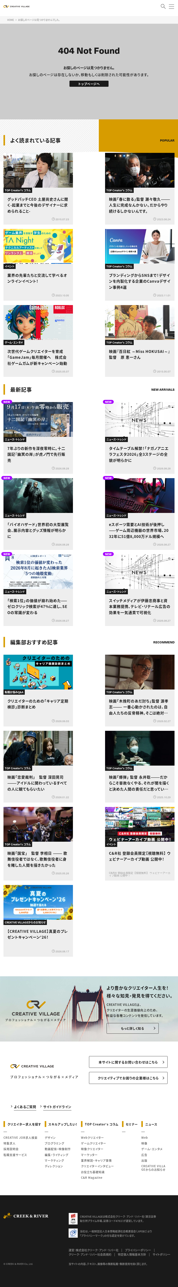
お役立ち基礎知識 (93, 1172)
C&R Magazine (91, 1177)
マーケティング (54, 1160)
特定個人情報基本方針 (132, 1254)
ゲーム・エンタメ (152, 1149)
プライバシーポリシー (138, 1250)
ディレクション (54, 1166)
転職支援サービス (15, 1155)
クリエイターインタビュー (97, 1166)
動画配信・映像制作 (58, 1149)
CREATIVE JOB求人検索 (20, 1137)
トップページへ (89, 84)
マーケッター (89, 1155)
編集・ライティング (56, 1155)
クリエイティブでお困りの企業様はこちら (128, 1078)
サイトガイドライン (57, 1106)
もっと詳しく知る (132, 1028)
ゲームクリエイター (93, 1143)
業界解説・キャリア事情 (96, 1160)
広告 (144, 1155)
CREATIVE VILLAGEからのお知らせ (153, 1168)
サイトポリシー (161, 1254)
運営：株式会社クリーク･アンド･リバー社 (94, 1250)
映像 (144, 1143)
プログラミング (54, 1143)
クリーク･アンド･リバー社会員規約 (90, 1254)
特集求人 (9, 1143)
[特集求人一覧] (163, 630)
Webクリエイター (92, 1137)
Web (144, 1137)
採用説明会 (11, 1149)
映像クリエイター (92, 1149)
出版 (144, 1160)
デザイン (50, 1137)
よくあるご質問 (25, 1106)
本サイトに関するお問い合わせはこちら (128, 1062)
